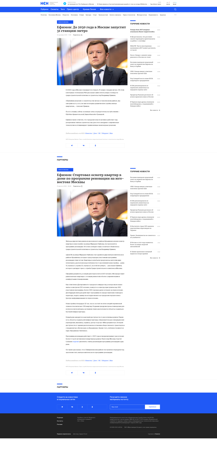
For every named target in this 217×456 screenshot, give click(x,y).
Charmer (157, 434)
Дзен (95, 133)
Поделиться (77, 35)
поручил (76, 342)
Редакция (60, 417)
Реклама (59, 424)
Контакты (60, 421)
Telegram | (106, 133)
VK (99, 133)
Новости (88, 133)
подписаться (152, 407)
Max (111, 133)
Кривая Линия (89, 9)
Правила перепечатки (64, 434)
